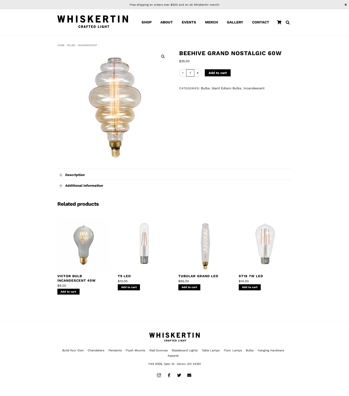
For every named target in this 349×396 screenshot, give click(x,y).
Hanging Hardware (271, 350)
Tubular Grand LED (198, 276)
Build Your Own (73, 350)
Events (189, 22)
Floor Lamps (233, 350)
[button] (163, 56)
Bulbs (71, 45)
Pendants (115, 350)
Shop (147, 22)
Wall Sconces (158, 350)
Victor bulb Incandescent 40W (76, 278)
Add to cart (218, 73)
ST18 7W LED (251, 276)
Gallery (235, 22)
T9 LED (124, 276)
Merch (211, 22)
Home (61, 45)
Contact (260, 22)
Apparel (173, 355)
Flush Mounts (135, 350)
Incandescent (87, 45)
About (166, 22)
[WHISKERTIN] (92, 21)
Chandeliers (96, 350)
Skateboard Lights (185, 350)
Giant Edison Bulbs (226, 88)
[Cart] (279, 22)
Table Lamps (211, 350)
